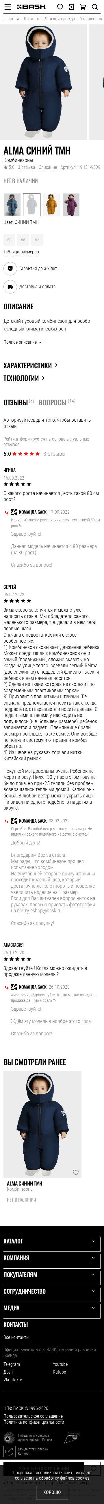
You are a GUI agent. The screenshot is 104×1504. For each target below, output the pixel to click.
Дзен (8, 1372)
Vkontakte (12, 1379)
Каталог (32, 18)
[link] (31, 7)
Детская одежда (59, 18)
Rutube (59, 1372)
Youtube (60, 1364)
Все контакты (16, 1337)
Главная (11, 18)
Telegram (11, 1364)
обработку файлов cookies (64, 1478)
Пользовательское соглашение (33, 1416)
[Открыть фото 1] (43, 82)
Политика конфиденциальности (33, 1422)
